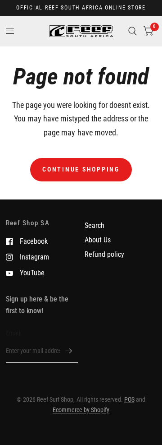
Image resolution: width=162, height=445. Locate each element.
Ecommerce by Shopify (81, 409)
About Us (98, 240)
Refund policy (104, 254)
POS (129, 399)
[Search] (132, 31)
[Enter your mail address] (69, 351)
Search (94, 225)
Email (13, 333)
